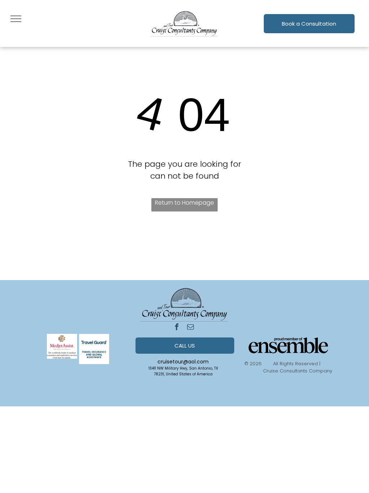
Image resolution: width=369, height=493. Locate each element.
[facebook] (177, 328)
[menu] (15, 18)
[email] (190, 328)
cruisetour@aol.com (183, 361)
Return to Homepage (184, 202)
